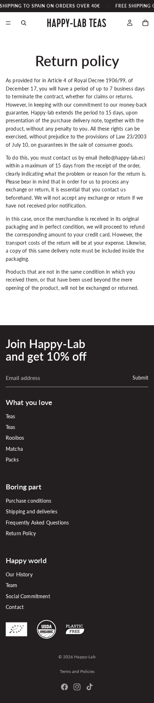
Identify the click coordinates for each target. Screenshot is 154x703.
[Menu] (8, 23)
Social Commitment (28, 596)
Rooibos (15, 438)
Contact (15, 607)
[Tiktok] (89, 687)
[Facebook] (64, 687)
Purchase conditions (28, 501)
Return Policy (21, 533)
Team (12, 585)
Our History (19, 574)
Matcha (14, 448)
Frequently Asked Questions (37, 522)
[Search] (24, 23)
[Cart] (145, 23)
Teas (10, 416)
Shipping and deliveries (31, 511)
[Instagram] (77, 687)
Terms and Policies (77, 671)
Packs (12, 460)
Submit (140, 377)
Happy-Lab (84, 656)
